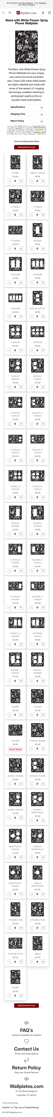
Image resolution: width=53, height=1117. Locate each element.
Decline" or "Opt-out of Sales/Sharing (20, 1107)
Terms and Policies (10, 1103)
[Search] (9, 12)
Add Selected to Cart (26, 147)
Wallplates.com (15, 1112)
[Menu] (3, 12)
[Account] (43, 12)
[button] (15, 162)
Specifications (18, 107)
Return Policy (17, 120)
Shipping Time (18, 114)
